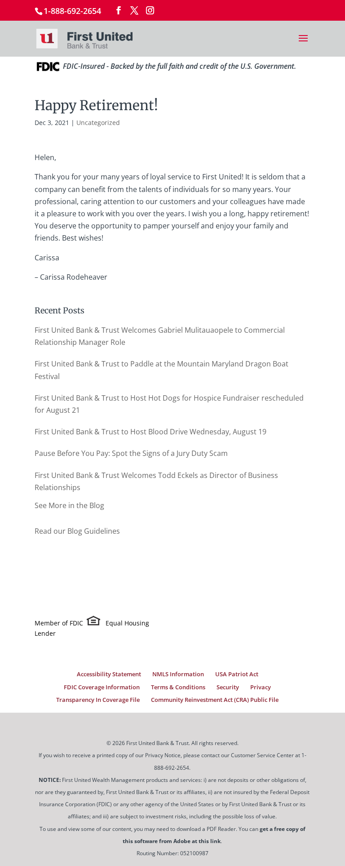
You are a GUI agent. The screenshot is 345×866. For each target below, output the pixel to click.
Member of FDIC (59, 623)
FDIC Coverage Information (102, 687)
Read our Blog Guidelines (77, 531)
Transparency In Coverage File (98, 700)
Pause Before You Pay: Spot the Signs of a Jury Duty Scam (131, 453)
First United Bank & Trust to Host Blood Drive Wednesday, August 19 (150, 432)
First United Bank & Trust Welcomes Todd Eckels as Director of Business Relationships (156, 481)
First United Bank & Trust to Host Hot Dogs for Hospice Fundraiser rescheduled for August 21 (169, 404)
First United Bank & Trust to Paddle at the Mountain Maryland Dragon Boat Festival (161, 370)
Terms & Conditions (178, 687)
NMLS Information (178, 674)
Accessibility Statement (109, 674)
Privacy (260, 687)
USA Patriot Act (236, 674)
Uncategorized (98, 122)
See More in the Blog (69, 505)
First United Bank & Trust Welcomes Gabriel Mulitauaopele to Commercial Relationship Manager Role (160, 336)
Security (228, 687)
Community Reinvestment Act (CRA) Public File (215, 700)
